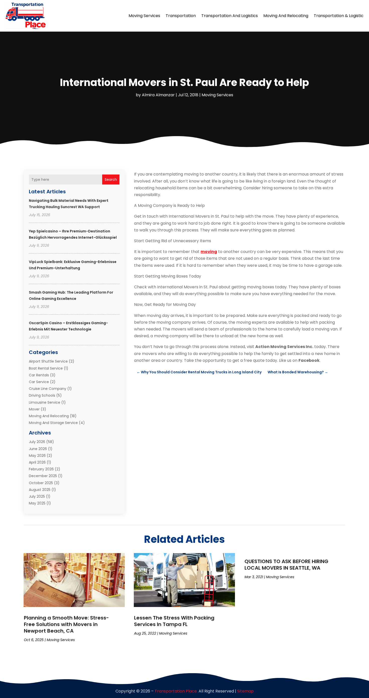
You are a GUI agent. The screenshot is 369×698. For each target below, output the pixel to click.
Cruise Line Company (47, 388)
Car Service (39, 381)
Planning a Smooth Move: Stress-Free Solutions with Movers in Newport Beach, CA (66, 624)
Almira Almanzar (158, 95)
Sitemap (245, 691)
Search (111, 179)
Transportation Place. (176, 691)
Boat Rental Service (46, 368)
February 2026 (41, 469)
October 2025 (41, 482)
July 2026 (37, 441)
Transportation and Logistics (229, 16)
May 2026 (37, 455)
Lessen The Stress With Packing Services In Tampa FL (174, 621)
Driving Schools (42, 395)
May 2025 (37, 503)
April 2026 (37, 462)
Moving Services (144, 16)
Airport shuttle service (48, 361)
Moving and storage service (53, 422)
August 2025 (39, 489)
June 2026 (38, 448)
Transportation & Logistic (338, 16)
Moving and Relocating (285, 16)
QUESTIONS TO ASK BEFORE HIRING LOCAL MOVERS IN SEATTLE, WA (286, 564)
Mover (34, 409)
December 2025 (43, 475)
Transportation (181, 16)
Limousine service (44, 402)
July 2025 (37, 496)
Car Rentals (39, 375)
